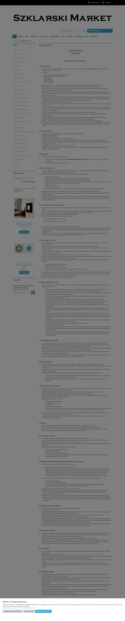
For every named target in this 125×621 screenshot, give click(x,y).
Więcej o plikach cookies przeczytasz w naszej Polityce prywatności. (18, 607)
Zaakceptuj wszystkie (43, 611)
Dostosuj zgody (29, 611)
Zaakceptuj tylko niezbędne (12, 611)
